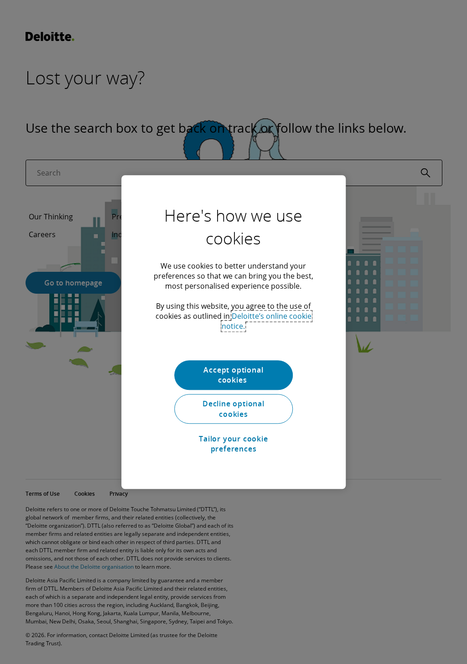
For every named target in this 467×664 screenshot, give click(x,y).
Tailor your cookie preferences (233, 444)
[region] (233, 332)
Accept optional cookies (233, 375)
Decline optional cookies (233, 409)
